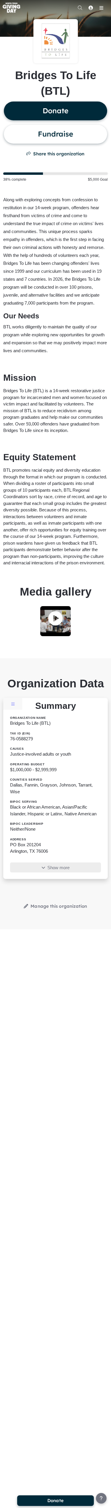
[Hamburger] (101, 7)
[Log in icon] (90, 7)
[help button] (101, 1498)
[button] (55, 619)
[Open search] (80, 7)
